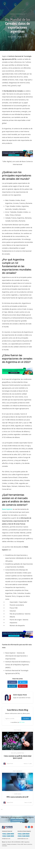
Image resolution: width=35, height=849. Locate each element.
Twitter (23, 682)
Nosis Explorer (7, 509)
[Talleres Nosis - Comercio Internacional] (17, 153)
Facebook (13, 682)
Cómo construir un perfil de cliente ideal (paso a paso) (17, 757)
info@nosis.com (6, 838)
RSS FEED (21, 722)
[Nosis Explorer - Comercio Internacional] (17, 634)
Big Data (14, 753)
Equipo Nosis (22, 695)
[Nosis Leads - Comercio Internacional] (17, 371)
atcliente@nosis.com (23, 838)
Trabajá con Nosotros (11, 844)
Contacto (4, 844)
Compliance (17, 794)
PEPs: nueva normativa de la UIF (17, 797)
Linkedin (13, 686)
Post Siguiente (17, 771)
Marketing (20, 753)
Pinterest (23, 686)
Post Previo (17, 730)
